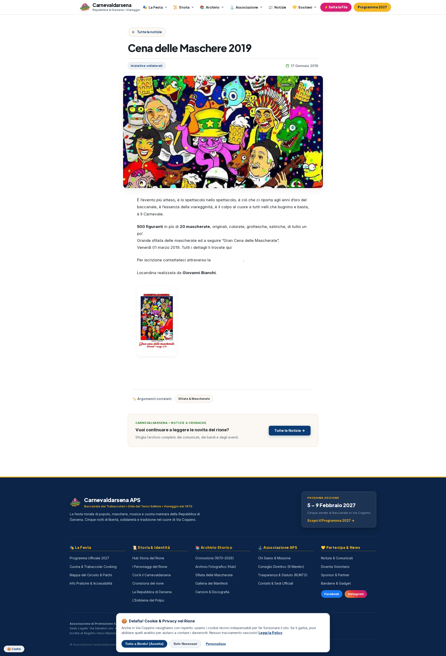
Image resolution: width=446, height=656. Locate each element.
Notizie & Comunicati (337, 558)
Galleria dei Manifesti (211, 583)
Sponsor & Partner (335, 575)
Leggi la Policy (270, 633)
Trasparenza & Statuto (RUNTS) (283, 575)
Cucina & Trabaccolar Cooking (93, 567)
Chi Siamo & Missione (274, 558)
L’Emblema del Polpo (148, 600)
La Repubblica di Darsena (152, 592)
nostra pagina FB (227, 260)
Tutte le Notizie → (289, 431)
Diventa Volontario (335, 567)
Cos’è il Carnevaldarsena (151, 575)
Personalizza (216, 644)
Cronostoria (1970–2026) (214, 558)
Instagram (356, 594)
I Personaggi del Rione (149, 567)
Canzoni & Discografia (212, 592)
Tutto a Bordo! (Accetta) (144, 644)
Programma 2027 (372, 7)
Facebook (331, 594)
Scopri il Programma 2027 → (330, 520)
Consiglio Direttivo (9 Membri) (281, 567)
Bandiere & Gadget (336, 583)
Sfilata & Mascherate (194, 398)
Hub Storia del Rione (148, 558)
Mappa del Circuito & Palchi (91, 575)
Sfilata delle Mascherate (214, 575)
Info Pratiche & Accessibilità (91, 583)
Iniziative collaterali (147, 65)
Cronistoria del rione (148, 583)
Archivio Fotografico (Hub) (215, 567)
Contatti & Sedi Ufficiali (275, 583)
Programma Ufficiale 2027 (89, 558)
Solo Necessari (185, 644)
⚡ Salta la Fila (336, 7)
